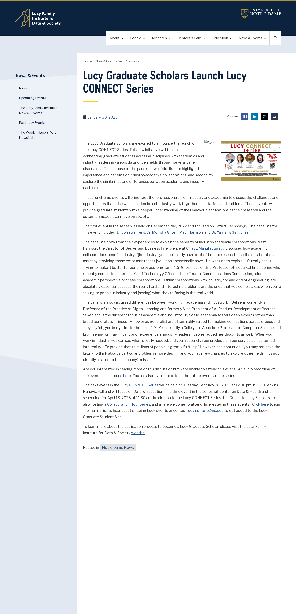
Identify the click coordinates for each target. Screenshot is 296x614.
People (135, 38)
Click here (260, 404)
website (138, 433)
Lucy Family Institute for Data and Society (104, 18)
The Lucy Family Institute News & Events (38, 110)
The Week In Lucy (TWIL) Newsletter (38, 135)
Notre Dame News (129, 61)
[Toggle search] (275, 38)
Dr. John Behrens (131, 232)
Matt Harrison (191, 232)
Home (88, 61)
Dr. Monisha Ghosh (162, 232)
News (23, 88)
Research (159, 38)
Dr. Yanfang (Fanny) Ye (230, 232)
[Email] (274, 116)
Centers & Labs (190, 38)
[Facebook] (244, 116)
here (127, 375)
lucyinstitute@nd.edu (205, 410)
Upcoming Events (32, 98)
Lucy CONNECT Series (139, 385)
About (114, 38)
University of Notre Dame (261, 14)
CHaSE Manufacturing (205, 248)
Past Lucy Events (32, 123)
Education (220, 38)
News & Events (250, 38)
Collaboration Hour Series (128, 404)
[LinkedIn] (254, 116)
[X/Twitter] (264, 116)
